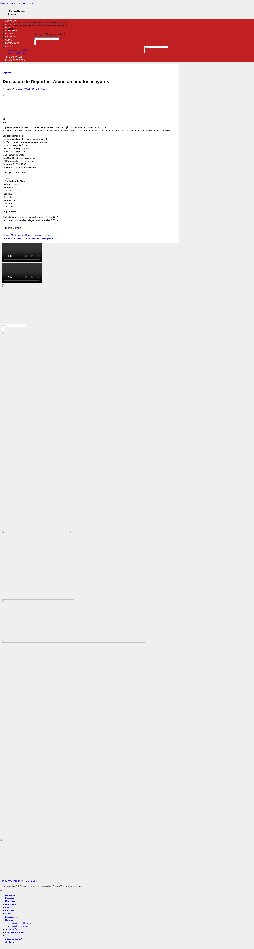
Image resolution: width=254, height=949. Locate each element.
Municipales (11, 27)
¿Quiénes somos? (17, 881)
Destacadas (11, 31)
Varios (8, 40)
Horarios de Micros (15, 53)
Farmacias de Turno (15, 60)
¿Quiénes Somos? (16, 11)
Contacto (12, 14)
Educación (10, 37)
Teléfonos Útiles (13, 57)
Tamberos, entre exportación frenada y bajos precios (29, 238)
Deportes (10, 24)
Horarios (9, 46)
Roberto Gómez (40, 89)
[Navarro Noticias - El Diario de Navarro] (19, 3)
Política (9, 34)
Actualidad (10, 21)
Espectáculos (12, 43)
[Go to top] (1, 890)
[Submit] (35, 42)
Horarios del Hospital (16, 50)
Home (3, 881)
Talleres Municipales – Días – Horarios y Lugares (27, 235)
